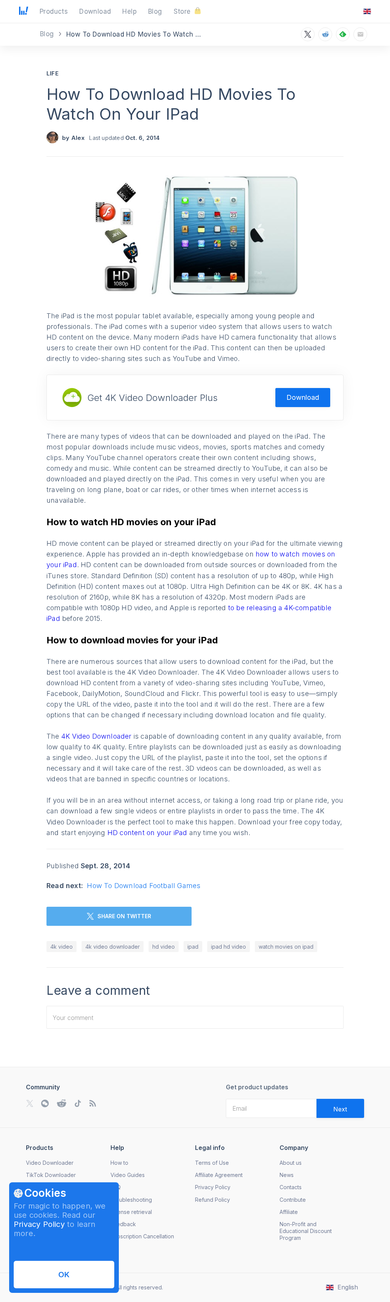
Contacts (291, 1187)
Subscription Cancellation (142, 1236)
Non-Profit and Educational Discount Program (306, 1231)
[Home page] (23, 12)
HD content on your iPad (146, 833)
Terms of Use (212, 1162)
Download (302, 397)
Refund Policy (212, 1199)
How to (119, 1162)
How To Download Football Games (143, 886)
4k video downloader (112, 946)
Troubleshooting (131, 1199)
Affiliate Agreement (219, 1175)
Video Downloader (50, 1162)
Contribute (293, 1199)
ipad (192, 946)
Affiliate (289, 1212)
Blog (48, 34)
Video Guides (127, 1175)
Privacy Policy (39, 1224)
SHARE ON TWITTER (124, 916)
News (287, 1175)
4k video (61, 946)
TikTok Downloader (51, 1175)
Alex (78, 137)
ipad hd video (228, 946)
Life (52, 73)
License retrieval (131, 1212)
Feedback (123, 1224)
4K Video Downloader (96, 736)
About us (291, 1162)
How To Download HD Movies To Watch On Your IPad (171, 103)
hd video (163, 946)
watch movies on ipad (286, 946)
